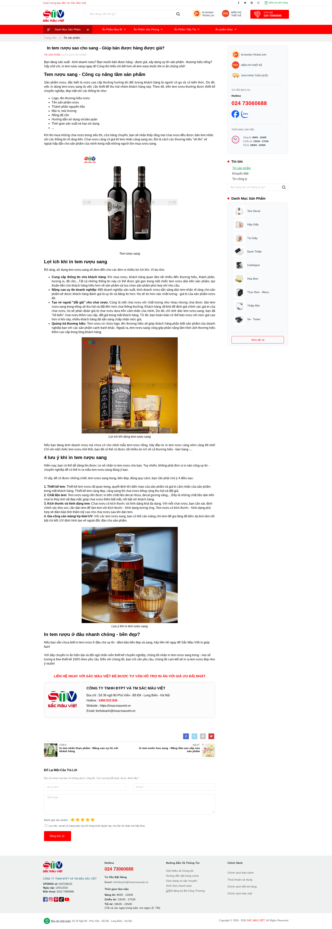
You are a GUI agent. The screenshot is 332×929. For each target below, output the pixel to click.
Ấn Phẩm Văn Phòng (147, 29)
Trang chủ (50, 37)
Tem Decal (253, 210)
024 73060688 (249, 103)
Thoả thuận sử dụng (239, 879)
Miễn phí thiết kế (251, 65)
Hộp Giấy (253, 224)
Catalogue (253, 265)
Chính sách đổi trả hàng (242, 886)
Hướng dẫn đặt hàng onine (182, 875)
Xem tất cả (257, 339)
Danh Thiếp (254, 251)
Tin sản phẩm (72, 37)
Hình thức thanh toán (179, 885)
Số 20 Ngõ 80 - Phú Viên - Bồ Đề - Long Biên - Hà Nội (91, 921)
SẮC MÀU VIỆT (256, 920)
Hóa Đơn (252, 278)
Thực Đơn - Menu (258, 292)
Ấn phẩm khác (224, 29)
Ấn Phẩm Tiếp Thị (185, 29)
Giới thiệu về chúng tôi (179, 870)
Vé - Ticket (253, 319)
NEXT (196, 745)
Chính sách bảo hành (240, 872)
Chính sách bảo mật (239, 893)
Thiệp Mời (253, 305)
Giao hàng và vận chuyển (181, 880)
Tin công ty (239, 179)
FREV (62, 745)
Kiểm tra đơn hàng (278, 2)
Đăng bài (55, 835)
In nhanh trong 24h (253, 54)
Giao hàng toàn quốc (254, 75)
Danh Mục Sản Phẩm (68, 29)
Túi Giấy (252, 238)
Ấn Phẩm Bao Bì (112, 29)
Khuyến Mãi (240, 173)
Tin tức (237, 161)
